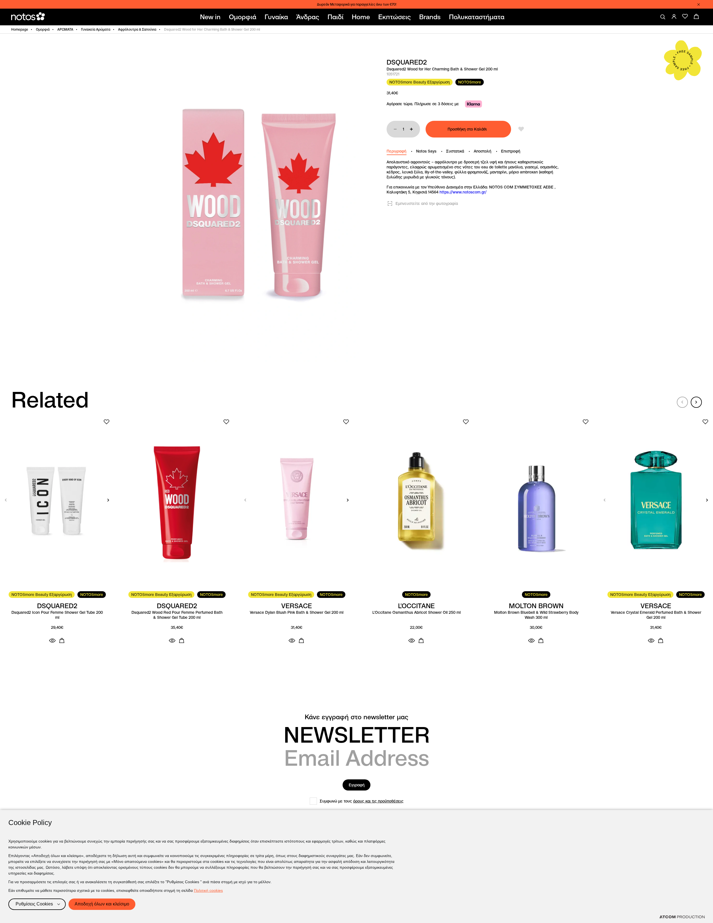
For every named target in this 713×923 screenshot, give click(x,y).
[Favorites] (685, 16)
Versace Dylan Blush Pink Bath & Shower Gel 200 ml (296, 612)
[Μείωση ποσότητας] (395, 129)
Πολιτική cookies (208, 890)
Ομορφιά (43, 29)
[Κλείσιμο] (698, 4)
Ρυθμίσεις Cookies (34, 904)
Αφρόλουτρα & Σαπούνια (137, 29)
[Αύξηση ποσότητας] (411, 129)
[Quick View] (52, 640)
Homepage (19, 29)
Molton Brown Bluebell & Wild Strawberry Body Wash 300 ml (536, 615)
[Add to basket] (62, 640)
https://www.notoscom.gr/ (463, 192)
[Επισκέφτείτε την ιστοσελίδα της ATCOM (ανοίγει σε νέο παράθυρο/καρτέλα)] (682, 917)
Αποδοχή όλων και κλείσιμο (102, 904)
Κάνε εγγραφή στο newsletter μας (356, 717)
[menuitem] (211, 17)
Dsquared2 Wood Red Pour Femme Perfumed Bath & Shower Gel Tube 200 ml (177, 615)
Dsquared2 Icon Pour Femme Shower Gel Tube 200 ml (57, 615)
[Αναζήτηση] (662, 17)
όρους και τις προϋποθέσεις (378, 801)
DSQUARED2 (407, 62)
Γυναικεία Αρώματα (95, 29)
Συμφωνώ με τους (362, 801)
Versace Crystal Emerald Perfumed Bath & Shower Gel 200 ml (656, 615)
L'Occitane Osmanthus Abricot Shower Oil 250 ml (416, 612)
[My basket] (696, 16)
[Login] (674, 16)
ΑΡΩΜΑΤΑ (65, 29)
